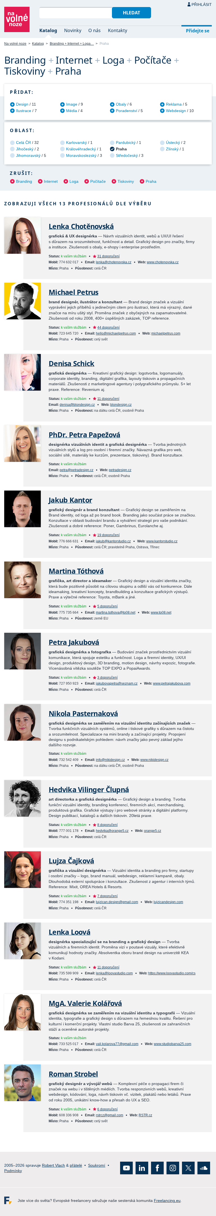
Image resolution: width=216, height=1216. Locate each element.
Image (71, 104)
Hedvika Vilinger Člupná (89, 789)
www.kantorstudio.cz (161, 541)
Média (71, 110)
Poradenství (126, 110)
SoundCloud (203, 1168)
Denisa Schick (71, 363)
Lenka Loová (69, 932)
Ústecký (173, 142)
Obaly (121, 104)
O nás (94, 30)
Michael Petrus (73, 292)
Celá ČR (23, 142)
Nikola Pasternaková (83, 713)
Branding (24, 181)
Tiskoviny (126, 181)
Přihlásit (202, 4)
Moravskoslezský (81, 155)
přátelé (76, 1165)
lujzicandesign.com (168, 902)
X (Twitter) (188, 1168)
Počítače (98, 181)
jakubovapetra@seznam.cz (117, 683)
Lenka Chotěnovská (81, 226)
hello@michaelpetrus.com (116, 333)
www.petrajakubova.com (171, 683)
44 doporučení (108, 327)
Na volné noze (15, 44)
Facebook (157, 1168)
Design (22, 104)
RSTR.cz (145, 1115)
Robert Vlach (53, 1165)
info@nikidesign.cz (110, 760)
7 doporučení (107, 896)
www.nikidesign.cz (154, 760)
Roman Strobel (73, 1074)
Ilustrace (23, 110)
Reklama (174, 104)
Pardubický (126, 142)
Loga (73, 181)
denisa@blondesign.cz (77, 405)
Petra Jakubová (74, 642)
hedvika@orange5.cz (112, 831)
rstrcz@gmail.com (109, 1115)
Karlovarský (76, 142)
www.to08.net (161, 612)
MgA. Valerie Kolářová (85, 1003)
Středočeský (127, 155)
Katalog (48, 30)
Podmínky (13, 1170)
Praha (151, 181)
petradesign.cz (120, 470)
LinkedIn (142, 1168)
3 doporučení (107, 678)
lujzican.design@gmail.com (117, 902)
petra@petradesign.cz (76, 470)
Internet (51, 181)
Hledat (131, 13)
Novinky (72, 30)
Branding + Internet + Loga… (72, 44)
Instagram (172, 1168)
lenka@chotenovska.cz (113, 262)
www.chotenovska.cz (163, 262)
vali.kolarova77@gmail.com (117, 1044)
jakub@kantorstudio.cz (113, 541)
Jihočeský (24, 149)
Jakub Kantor (70, 500)
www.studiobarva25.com (172, 1044)
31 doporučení (108, 256)
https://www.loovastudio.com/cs (171, 973)
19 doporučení (108, 535)
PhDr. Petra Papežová (84, 434)
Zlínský (172, 149)
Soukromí (96, 1165)
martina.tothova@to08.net (115, 612)
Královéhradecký (81, 149)
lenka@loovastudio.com (114, 973)
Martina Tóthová (76, 571)
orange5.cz (152, 831)
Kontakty (117, 30)
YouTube (126, 1168)
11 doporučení (108, 399)
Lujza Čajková (71, 860)
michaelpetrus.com (165, 333)
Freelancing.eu (11, 1200)
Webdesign (176, 110)
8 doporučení (107, 825)
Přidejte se (197, 31)
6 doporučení (107, 1109)
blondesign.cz (121, 405)
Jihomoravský (28, 155)
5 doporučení (107, 606)
